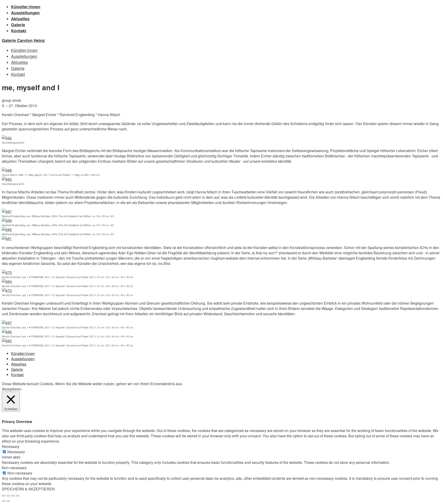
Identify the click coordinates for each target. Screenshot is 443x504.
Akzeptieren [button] (11, 389)
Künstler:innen (25, 7)
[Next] (8, 501)
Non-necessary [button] (14, 467)
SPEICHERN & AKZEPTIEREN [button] (28, 489)
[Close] (4, 495)
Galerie (18, 25)
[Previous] (4, 501)
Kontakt (18, 31)
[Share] (8, 495)
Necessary (16, 451)
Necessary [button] (10, 446)
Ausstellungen (25, 13)
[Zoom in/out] (17, 495)
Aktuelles (20, 19)
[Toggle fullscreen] (13, 495)
